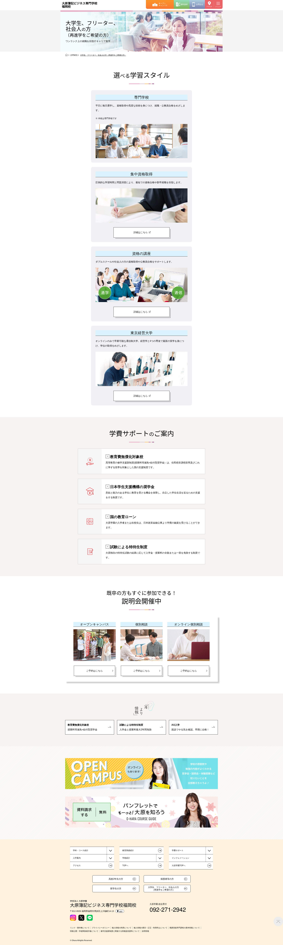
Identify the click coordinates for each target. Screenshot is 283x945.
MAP (120, 911)
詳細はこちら (141, 232)
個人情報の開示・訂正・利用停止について (150, 928)
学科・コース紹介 (80, 850)
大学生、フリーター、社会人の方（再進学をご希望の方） (163, 888)
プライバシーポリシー (101, 928)
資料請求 (184, 4)
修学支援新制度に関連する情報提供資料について (120, 931)
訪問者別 (74, 55)
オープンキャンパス (163, 4)
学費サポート (177, 850)
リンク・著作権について (79, 928)
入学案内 (77, 858)
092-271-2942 (168, 909)
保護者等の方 (167, 879)
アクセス (209, 6)
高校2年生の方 (116, 879)
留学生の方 (115, 888)
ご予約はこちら (94, 671)
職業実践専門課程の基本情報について (185, 928)
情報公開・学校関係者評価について (84, 931)
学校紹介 (126, 858)
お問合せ (199, 4)
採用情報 (145, 931)
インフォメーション (180, 858)
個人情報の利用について (121, 928)
